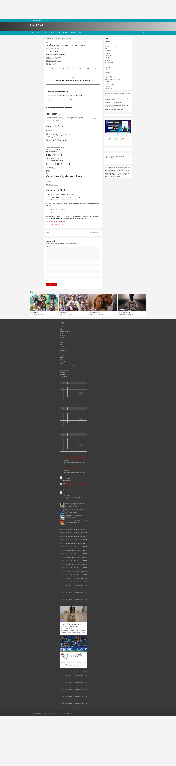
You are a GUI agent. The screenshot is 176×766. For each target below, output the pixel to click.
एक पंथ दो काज (34, 312)
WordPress (69, 713)
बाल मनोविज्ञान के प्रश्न (59, 224)
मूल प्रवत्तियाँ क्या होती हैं (94, 232)
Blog (33, 33)
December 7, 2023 (35, 314)
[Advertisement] (41, 9)
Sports (52, 33)
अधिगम (47, 221)
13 (73, 390)
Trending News (108, 81)
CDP (47, 42)
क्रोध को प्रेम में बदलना (95, 312)
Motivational (108, 62)
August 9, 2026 (68, 512)
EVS (106, 48)
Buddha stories (108, 43)
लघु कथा (33, 292)
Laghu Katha (108, 59)
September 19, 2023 (123, 314)
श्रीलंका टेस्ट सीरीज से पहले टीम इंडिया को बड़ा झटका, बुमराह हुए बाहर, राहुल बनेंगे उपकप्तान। (72, 656)
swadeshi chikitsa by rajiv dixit (111, 79)
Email (47, 269)
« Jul (61, 402)
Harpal (64, 492)
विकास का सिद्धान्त (54, 221)
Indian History (108, 55)
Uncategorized (108, 83)
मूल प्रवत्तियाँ (60, 221)
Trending (108, 77)
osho (106, 65)
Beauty (106, 41)
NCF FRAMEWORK (50, 224)
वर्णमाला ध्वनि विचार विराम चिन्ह (73, 459)
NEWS (58, 33)
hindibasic (57, 48)
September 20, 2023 (94, 314)
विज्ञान (46, 33)
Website (47, 275)
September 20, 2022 (50, 48)
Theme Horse (53, 713)
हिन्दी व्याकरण (39, 33)
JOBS (80, 33)
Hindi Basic (37, 25)
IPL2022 (108, 76)
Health (65, 33)
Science (107, 71)
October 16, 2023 (64, 314)
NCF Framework (51, 232)
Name (47, 262)
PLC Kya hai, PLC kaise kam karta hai (113, 102)
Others (73, 33)
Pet (106, 69)
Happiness (107, 52)
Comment (48, 246)
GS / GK (107, 50)
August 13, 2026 (68, 506)
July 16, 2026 (68, 517)
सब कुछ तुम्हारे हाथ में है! (124, 312)
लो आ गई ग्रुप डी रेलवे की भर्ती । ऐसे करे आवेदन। (114, 109)
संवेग (64, 221)
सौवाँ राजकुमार (63, 312)
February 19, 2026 (69, 524)
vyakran (106, 86)
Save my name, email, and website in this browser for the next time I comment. (65, 281)
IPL (107, 74)
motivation (107, 60)
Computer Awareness (110, 46)
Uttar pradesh (108, 84)
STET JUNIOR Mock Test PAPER (76, 477)
